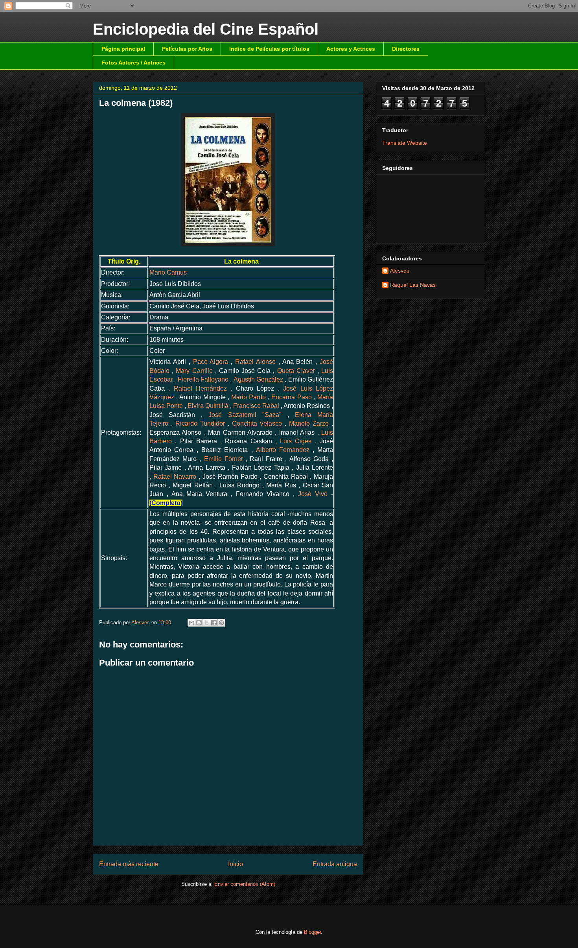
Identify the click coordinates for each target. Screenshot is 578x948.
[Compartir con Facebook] (214, 623)
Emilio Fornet (223, 459)
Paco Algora (210, 361)
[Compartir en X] (206, 623)
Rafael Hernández (200, 388)
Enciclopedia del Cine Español (205, 29)
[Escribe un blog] (199, 623)
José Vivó (313, 494)
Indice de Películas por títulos (269, 49)
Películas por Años (187, 49)
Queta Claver (296, 370)
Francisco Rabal (256, 405)
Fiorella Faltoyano (203, 379)
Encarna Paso (291, 397)
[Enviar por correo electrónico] (191, 623)
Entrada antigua (335, 864)
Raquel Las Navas (413, 285)
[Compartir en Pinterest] (221, 623)
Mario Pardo (248, 397)
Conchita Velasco (257, 423)
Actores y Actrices (350, 49)
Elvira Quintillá (208, 405)
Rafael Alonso (255, 361)
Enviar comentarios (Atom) (244, 884)
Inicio (235, 864)
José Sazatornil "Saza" (244, 414)
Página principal (123, 49)
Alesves (399, 270)
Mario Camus (168, 272)
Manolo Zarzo (309, 423)
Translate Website (404, 143)
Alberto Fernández (282, 449)
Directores (406, 49)
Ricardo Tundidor (200, 423)
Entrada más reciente (128, 864)
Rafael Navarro (175, 476)
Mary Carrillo (194, 370)
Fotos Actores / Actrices (133, 62)
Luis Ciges (295, 441)
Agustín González (258, 379)
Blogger (312, 932)
